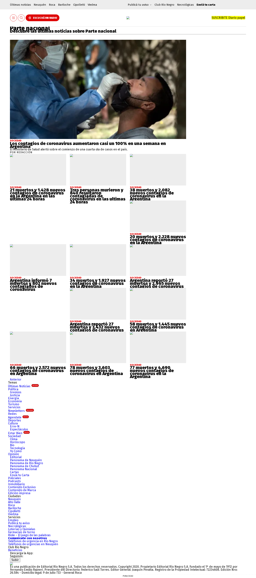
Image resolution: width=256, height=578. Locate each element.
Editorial (16, 457)
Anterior (15, 379)
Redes (12, 414)
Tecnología (17, 448)
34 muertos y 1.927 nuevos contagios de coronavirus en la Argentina (98, 283)
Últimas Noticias (23, 386)
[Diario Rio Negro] (11, 563)
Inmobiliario (16, 484)
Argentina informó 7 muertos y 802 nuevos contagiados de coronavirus (33, 285)
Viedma (92, 4)
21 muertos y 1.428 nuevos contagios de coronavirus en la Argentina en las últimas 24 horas (37, 194)
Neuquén (40, 4)
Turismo (13, 404)
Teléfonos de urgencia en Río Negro (33, 541)
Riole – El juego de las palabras (29, 535)
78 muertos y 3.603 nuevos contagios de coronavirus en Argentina (96, 370)
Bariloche (64, 4)
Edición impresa (19, 493)
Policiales (14, 478)
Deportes (14, 420)
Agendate (18, 417)
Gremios (15, 392)
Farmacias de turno (21, 532)
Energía (13, 398)
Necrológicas (185, 4)
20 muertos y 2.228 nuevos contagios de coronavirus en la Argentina (158, 239)
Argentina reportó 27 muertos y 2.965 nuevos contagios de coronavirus (157, 283)
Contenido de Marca (22, 490)
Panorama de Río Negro (26, 463)
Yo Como (16, 451)
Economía (15, 401)
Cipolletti (79, 4)
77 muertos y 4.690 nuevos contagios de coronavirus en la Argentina (152, 372)
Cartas (14, 472)
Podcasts (14, 481)
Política (13, 389)
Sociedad (16, 141)
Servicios (14, 407)
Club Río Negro (164, 4)
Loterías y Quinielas (21, 529)
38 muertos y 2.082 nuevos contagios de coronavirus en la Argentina (152, 194)
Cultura (13, 423)
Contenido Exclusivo (22, 487)
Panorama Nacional (23, 469)
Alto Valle (14, 502)
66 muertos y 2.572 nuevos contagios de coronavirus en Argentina (38, 370)
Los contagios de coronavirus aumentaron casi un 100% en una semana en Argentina (88, 145)
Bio (12, 445)
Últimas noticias (20, 4)
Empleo (13, 520)
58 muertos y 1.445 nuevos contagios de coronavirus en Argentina (158, 327)
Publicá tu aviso (19, 523)
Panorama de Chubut (24, 466)
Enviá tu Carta (19, 475)
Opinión (13, 454)
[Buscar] (21, 18)
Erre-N (14, 426)
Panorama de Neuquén (26, 460)
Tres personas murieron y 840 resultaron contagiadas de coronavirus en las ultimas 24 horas (97, 196)
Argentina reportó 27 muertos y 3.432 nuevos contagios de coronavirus (97, 327)
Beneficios (15, 550)
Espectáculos (19, 429)
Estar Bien (18, 433)
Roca (52, 4)
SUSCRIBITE (228, 18)
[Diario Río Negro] (128, 17)
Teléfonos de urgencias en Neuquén (33, 544)
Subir (15, 560)
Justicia (15, 395)
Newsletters (20, 411)
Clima (13, 439)
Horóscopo (17, 442)
